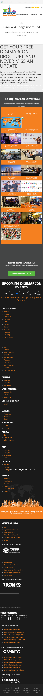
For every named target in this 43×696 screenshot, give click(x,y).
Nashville (7, 350)
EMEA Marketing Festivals (13, 657)
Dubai (6, 426)
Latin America (9, 489)
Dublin (6, 419)
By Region (39, 293)
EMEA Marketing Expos (12, 642)
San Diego (7, 362)
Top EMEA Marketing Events (14, 637)
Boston (6, 314)
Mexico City (8, 392)
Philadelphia (8, 357)
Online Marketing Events (26, 690)
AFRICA (5, 432)
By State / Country (29, 293)
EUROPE (6, 411)
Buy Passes (8, 562)
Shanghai (7, 453)
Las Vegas (7, 334)
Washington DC (9, 370)
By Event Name (11, 293)
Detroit (6, 327)
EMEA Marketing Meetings (13, 660)
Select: (2, 292)
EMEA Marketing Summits (13, 667)
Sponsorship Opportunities (13, 570)
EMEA (6, 486)
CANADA (6, 378)
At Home (7, 484)
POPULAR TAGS (10, 626)
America (7, 478)
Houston (7, 332)
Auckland (7, 464)
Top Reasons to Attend (12, 537)
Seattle (6, 368)
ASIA (4, 447)
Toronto (7, 383)
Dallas (6, 322)
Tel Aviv (7, 428)
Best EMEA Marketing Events (14, 635)
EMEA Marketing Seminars (13, 665)
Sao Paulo (7, 397)
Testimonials (8, 567)
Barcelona (7, 416)
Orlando (7, 355)
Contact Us (8, 575)
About (6, 527)
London (7, 404)
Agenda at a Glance (11, 530)
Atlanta (6, 311)
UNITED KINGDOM (10, 401)
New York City (9, 352)
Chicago (7, 319)
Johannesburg (9, 440)
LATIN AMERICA (9, 389)
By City (20, 293)
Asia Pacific (8, 481)
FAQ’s (6, 540)
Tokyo (6, 458)
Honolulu (7, 329)
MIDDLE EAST (8, 423)
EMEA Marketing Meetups (13, 662)
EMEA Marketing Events (12, 629)
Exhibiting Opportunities (12, 573)
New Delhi (7, 450)
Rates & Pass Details (11, 565)
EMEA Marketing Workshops (14, 670)
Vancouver (8, 385)
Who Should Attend (11, 535)
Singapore (7, 455)
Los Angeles (8, 337)
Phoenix (7, 360)
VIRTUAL (6, 476)
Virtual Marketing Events (36, 690)
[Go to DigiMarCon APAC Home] (9, 18)
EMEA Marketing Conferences (14, 640)
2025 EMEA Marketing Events (14, 632)
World (6, 491)
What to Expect (9, 532)
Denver (6, 324)
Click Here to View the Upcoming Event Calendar (21, 299)
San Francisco (9, 365)
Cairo (6, 435)
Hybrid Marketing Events (16, 690)
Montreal (7, 380)
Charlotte (7, 317)
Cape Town (8, 437)
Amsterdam (8, 414)
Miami (6, 347)
